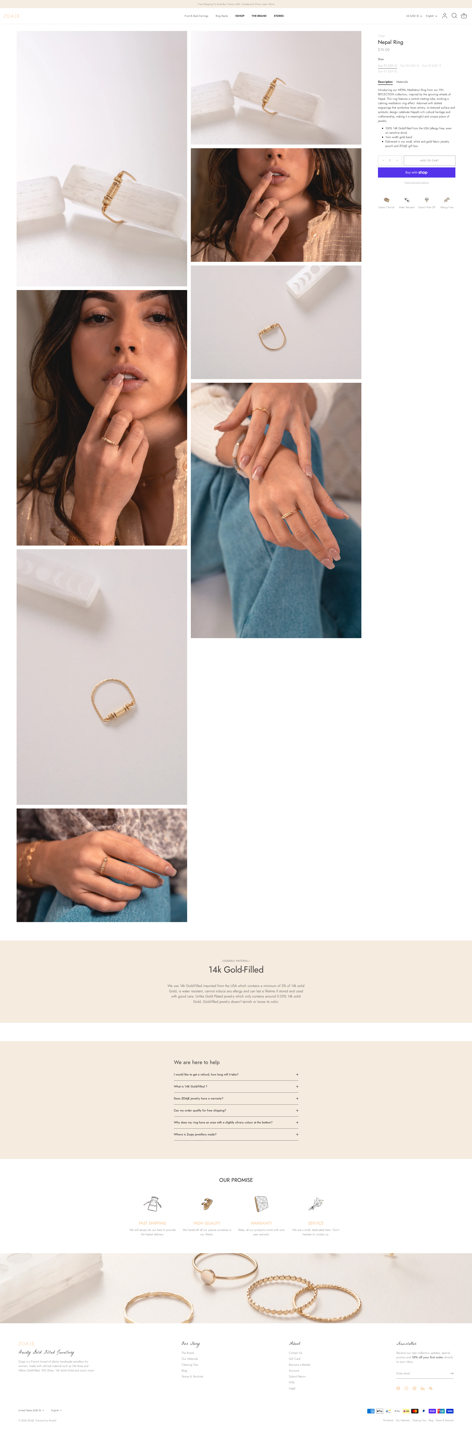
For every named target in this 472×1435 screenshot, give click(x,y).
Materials (402, 82)
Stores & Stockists (192, 1376)
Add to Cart (429, 160)
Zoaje (381, 36)
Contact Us (295, 1353)
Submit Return (297, 1376)
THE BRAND (259, 16)
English (430, 16)
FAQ (291, 1382)
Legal (292, 1388)
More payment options (417, 182)
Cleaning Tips (190, 1365)
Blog (184, 1370)
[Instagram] (406, 1388)
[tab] (387, 82)
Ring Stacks (222, 16)
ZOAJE (30, 1420)
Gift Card (294, 1359)
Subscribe (236, 736)
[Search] (454, 16)
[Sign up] (452, 1373)
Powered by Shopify (46, 1420)
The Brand (188, 1353)
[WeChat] (431, 1388)
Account (294, 1370)
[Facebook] (398, 1388)
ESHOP (239, 16)
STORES (279, 16)
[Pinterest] (414, 1388)
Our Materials (190, 1359)
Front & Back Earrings (196, 16)
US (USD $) (412, 16)
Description (385, 82)
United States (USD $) (29, 1410)
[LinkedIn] (422, 1388)
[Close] (273, 142)
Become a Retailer (300, 1365)
